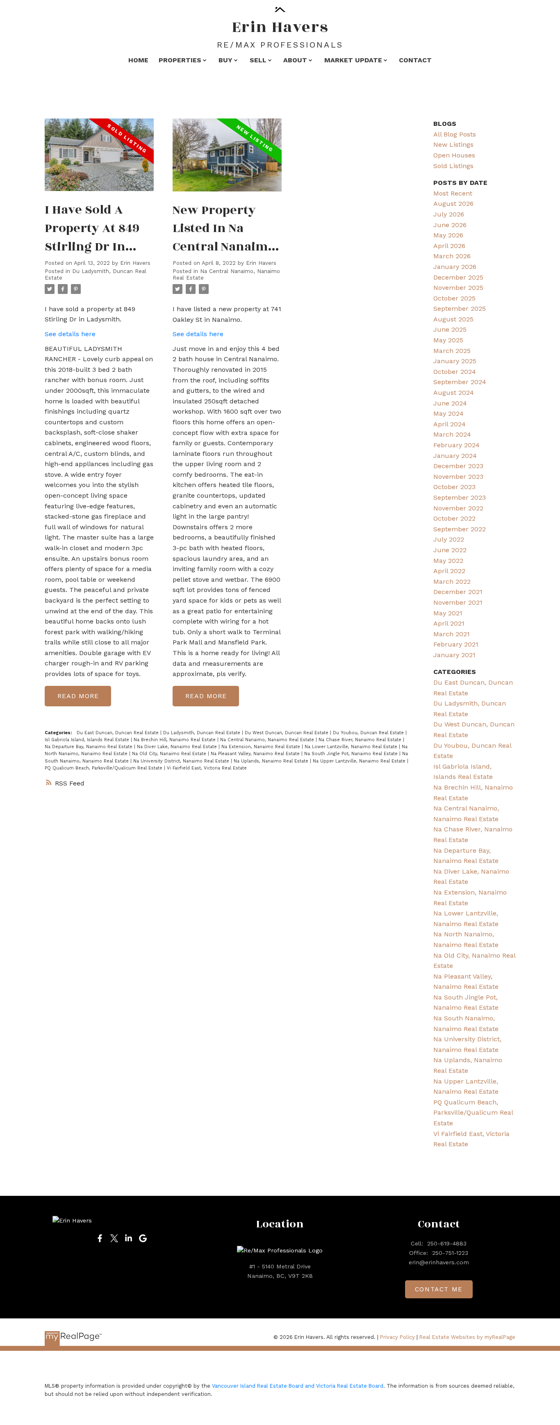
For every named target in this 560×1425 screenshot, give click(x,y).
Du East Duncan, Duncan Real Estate (118, 732)
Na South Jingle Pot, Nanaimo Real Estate (351, 753)
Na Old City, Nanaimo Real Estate (170, 753)
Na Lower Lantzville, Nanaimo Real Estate (352, 746)
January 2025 (454, 361)
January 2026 (454, 267)
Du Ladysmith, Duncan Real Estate (202, 732)
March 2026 (452, 256)
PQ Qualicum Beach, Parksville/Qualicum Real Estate (104, 768)
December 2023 (458, 466)
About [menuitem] (295, 60)
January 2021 (454, 655)
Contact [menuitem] (415, 60)
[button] (100, 1238)
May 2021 (447, 613)
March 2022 (452, 581)
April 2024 (449, 424)
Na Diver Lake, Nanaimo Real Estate (178, 746)
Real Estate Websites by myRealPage (467, 1337)
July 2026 (448, 214)
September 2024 (459, 382)
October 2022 (454, 518)
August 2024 (453, 392)
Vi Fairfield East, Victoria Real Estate (207, 768)
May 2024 (448, 413)
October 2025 (454, 298)
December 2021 (458, 592)
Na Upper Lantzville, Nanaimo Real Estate (360, 761)
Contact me (439, 1289)
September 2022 (459, 529)
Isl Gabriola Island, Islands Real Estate (88, 739)
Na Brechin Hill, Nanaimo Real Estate (175, 739)
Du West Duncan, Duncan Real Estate (287, 732)
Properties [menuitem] (180, 60)
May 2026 (448, 235)
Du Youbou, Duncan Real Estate (369, 732)
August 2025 (453, 319)
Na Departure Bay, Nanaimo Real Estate (89, 746)
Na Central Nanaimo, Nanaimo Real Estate (268, 739)
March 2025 (452, 351)
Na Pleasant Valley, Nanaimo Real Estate (256, 753)
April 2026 (449, 246)
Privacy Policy (397, 1337)
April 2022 (449, 571)
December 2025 (458, 277)
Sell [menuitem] (258, 60)
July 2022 (448, 539)
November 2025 (458, 287)
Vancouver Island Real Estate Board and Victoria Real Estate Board (297, 1386)
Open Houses (454, 155)
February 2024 (456, 445)
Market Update (353, 60)
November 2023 (458, 476)
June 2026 (450, 225)
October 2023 (454, 487)
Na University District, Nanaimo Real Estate (182, 761)
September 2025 (459, 308)
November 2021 (458, 602)
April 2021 (448, 623)
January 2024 (455, 456)
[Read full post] (99, 159)
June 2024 (450, 403)
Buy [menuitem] (225, 60)
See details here (70, 334)
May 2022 (448, 561)
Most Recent (452, 193)
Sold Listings (453, 166)
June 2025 (450, 329)
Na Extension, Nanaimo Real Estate (261, 746)
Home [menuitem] (138, 60)
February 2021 (455, 644)
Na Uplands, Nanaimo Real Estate (272, 761)
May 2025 (448, 340)
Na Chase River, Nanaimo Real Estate (361, 739)
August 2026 (453, 203)
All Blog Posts (454, 134)
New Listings (453, 144)
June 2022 (450, 550)
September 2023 (459, 497)
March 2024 (452, 434)
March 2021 (451, 634)
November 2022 (458, 508)
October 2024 (454, 372)
